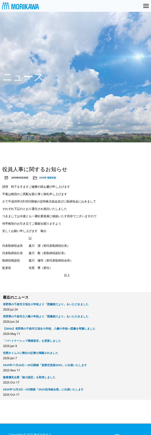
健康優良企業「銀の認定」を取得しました (29, 377)
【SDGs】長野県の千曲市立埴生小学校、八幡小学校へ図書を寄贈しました (49, 328)
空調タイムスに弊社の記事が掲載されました (30, 353)
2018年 (43, 177)
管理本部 (51, 177)
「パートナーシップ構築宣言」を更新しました (32, 340)
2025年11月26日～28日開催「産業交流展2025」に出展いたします (45, 365)
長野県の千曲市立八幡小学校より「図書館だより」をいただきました (46, 316)
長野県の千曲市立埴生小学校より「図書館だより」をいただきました (46, 304)
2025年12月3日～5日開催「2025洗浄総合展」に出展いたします (43, 389)
